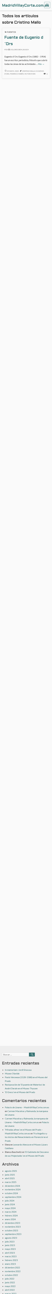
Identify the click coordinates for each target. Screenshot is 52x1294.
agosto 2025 (11, 1171)
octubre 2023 (11, 1230)
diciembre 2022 (12, 1267)
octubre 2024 (11, 1193)
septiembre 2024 (13, 1197)
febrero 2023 (11, 1260)
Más (41, 64)
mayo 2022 (10, 1286)
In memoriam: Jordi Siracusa (18, 1069)
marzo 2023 (10, 1256)
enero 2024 (10, 1219)
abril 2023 (10, 1252)
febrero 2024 (11, 1215)
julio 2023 (9, 1241)
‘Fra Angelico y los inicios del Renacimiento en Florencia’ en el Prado (26, 1137)
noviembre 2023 (13, 1226)
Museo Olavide (12, 1073)
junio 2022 (10, 1282)
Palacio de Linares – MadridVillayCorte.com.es (27, 1107)
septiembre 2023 (13, 1234)
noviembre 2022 (13, 1271)
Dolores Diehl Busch (19, 50)
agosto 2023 (11, 1237)
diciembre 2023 (12, 1223)
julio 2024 (9, 1200)
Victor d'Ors (29, 74)
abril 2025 (10, 1178)
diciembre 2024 (12, 1185)
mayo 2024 (10, 1208)
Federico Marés (17, 74)
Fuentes (11, 32)
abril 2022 (10, 1289)
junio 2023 (10, 1245)
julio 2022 (9, 1278)
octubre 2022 (11, 1275)
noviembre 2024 (13, 1189)
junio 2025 (10, 1174)
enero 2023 (10, 1264)
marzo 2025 (10, 1182)
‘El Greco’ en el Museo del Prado (20, 1092)
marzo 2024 (10, 1211)
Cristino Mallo (28, 71)
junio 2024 (10, 1204)
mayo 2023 (10, 1249)
